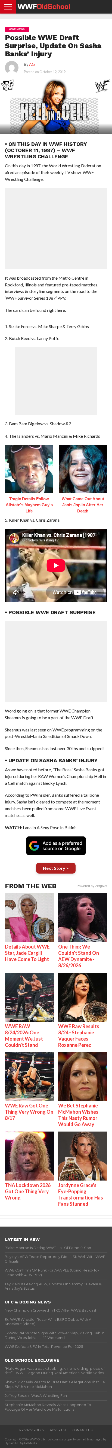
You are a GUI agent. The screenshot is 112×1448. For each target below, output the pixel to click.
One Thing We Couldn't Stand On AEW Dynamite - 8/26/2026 (78, 956)
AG (32, 64)
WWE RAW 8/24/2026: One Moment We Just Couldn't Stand (24, 1035)
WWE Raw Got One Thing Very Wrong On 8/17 (29, 1112)
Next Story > (56, 868)
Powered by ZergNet (92, 886)
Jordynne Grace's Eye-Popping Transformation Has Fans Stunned (80, 1194)
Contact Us (82, 1430)
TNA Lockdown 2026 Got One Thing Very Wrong (28, 1191)
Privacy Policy (31, 1430)
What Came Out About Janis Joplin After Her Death (83, 504)
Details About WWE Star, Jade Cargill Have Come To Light (27, 953)
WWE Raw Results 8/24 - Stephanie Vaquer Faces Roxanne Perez (78, 1035)
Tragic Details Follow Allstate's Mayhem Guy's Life (29, 504)
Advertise (58, 1430)
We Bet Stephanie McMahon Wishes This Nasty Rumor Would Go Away (78, 1115)
